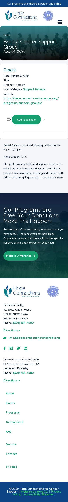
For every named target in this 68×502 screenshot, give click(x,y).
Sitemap (11, 466)
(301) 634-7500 (23, 322)
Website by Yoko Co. (34, 491)
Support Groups (34, 89)
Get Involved (14, 422)
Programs (13, 412)
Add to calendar (26, 119)
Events (10, 403)
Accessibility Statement (39, 494)
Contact (11, 454)
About (10, 393)
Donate (11, 444)
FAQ (8, 431)
